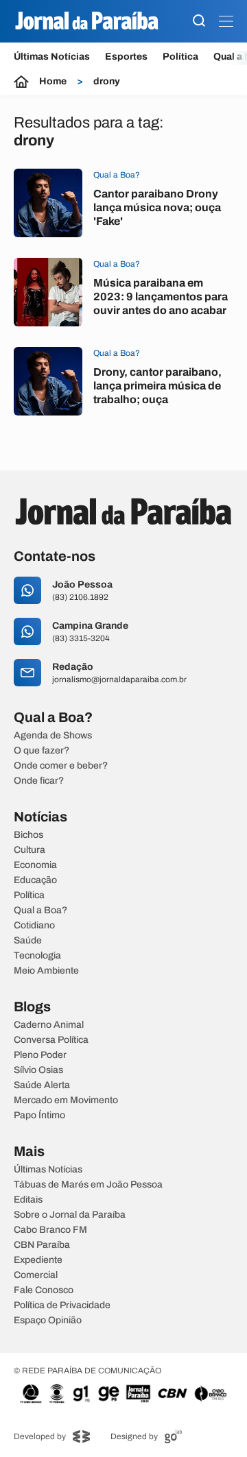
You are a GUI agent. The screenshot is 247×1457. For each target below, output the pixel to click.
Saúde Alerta (42, 1085)
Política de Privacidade (62, 1305)
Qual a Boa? (40, 910)
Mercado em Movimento (66, 1100)
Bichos (28, 835)
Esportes (126, 56)
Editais (28, 1200)
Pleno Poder (40, 1055)
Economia (35, 865)
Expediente (38, 1260)
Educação (35, 880)
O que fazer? (41, 751)
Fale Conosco (43, 1290)
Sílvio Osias (38, 1070)
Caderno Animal (49, 1025)
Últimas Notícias (52, 56)
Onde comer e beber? (61, 766)
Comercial (36, 1275)
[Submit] (199, 21)
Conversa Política (51, 1040)
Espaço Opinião (48, 1320)
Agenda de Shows (53, 735)
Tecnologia (37, 956)
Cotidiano (34, 925)
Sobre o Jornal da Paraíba (70, 1215)
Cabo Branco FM (50, 1230)
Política (180, 56)
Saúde (28, 941)
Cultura (29, 850)
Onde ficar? (39, 781)
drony (106, 81)
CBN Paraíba (42, 1245)
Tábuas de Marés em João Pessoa (88, 1185)
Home (53, 81)
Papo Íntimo (39, 1115)
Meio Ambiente (46, 971)
